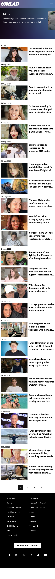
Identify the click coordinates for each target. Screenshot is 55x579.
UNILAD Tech (12, 535)
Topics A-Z (34, 526)
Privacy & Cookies (14, 507)
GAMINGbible (12, 526)
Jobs (32, 512)
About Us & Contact (37, 507)
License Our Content (38, 503)
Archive (33, 521)
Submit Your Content (27, 545)
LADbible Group (13, 512)
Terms (9, 503)
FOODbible (34, 498)
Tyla (8, 530)
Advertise (11, 498)
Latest (32, 517)
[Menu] (51, 4)
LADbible (10, 517)
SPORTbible (11, 521)
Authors (33, 530)
